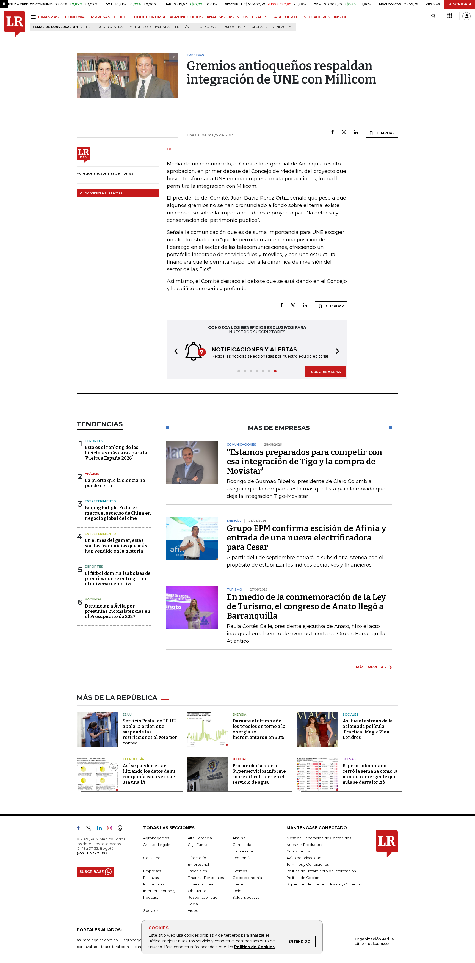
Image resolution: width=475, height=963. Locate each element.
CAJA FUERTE (285, 17)
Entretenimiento (100, 501)
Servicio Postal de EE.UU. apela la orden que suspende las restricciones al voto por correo (150, 732)
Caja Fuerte (198, 844)
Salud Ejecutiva (246, 897)
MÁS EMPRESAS (371, 667)
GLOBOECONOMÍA (146, 17)
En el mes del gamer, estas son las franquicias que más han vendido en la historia (116, 545)
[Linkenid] (101, 829)
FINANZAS (48, 17)
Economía (242, 858)
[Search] (433, 16)
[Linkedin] (356, 132)
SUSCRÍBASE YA (326, 371)
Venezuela (281, 27)
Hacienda (93, 599)
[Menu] (34, 17)
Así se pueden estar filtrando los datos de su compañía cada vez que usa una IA (149, 774)
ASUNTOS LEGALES (247, 17)
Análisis (92, 474)
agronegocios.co (138, 940)
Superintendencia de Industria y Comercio (324, 884)
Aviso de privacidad (303, 858)
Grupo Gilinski (234, 27)
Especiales (197, 871)
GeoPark (259, 27)
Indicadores (153, 884)
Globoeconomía (247, 877)
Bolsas (349, 759)
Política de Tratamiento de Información (321, 871)
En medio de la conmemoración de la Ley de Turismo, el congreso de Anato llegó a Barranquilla (306, 606)
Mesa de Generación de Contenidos (318, 838)
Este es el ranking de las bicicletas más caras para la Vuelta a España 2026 (116, 452)
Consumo (152, 858)
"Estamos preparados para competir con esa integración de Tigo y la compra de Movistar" (304, 461)
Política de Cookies (254, 946)
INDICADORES (316, 17)
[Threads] (122, 829)
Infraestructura (200, 884)
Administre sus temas (103, 193)
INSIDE (340, 17)
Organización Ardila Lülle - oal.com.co (374, 941)
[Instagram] (111, 829)
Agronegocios (156, 838)
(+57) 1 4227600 (92, 853)
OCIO (119, 17)
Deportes (94, 441)
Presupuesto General (105, 27)
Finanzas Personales (206, 877)
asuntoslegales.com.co (97, 940)
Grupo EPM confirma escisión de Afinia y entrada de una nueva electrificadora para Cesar (306, 537)
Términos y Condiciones (307, 864)
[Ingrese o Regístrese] (466, 16)
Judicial (240, 759)
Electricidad (205, 27)
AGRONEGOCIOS (186, 17)
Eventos (240, 871)
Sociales (350, 714)
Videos (194, 910)
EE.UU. (127, 714)
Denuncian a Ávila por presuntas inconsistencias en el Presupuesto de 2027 (117, 611)
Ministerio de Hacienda (150, 27)
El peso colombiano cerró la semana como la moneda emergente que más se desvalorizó (370, 774)
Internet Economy (159, 891)
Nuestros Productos (304, 844)
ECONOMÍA (73, 17)
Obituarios (197, 891)
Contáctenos (298, 851)
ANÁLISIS (215, 17)
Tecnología (133, 759)
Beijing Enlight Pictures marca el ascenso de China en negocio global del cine (118, 513)
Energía (182, 27)
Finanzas (151, 877)
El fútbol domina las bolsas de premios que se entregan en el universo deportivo (118, 578)
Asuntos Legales (157, 844)
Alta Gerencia (200, 838)
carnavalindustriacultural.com (103, 946)
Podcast (150, 897)
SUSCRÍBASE (459, 4)
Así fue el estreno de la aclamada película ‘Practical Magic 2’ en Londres (368, 729)
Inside (238, 884)
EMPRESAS (99, 17)
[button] (174, 352)
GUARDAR (385, 133)
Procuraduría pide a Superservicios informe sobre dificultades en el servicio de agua (259, 774)
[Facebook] (332, 132)
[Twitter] (343, 132)
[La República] (14, 24)
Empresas (152, 871)
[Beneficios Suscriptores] (450, 16)
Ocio (237, 891)
